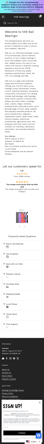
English (34, 442)
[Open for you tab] (39, 436)
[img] (22, 173)
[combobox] (22, 23)
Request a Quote (9, 379)
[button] (39, 16)
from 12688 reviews (22, 176)
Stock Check (7, 376)
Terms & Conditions (10, 396)
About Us (5, 369)
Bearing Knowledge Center (13, 390)
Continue (21, 433)
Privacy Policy (7, 393)
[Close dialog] (40, 402)
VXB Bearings (21, 17)
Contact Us (6, 373)
